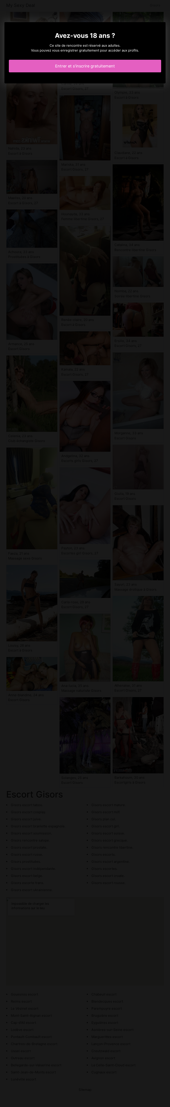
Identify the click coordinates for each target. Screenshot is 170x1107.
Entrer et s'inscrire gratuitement (85, 66)
